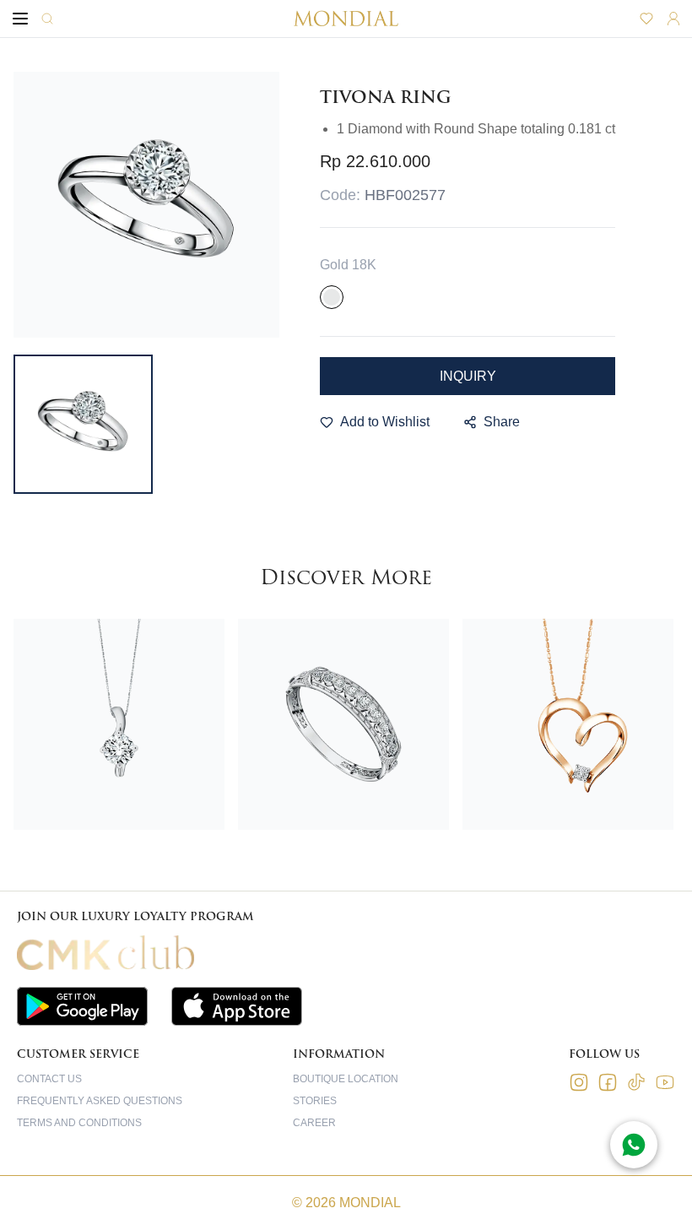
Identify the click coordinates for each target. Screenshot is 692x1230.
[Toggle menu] (20, 18)
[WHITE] (331, 297)
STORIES (315, 1101)
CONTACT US (49, 1079)
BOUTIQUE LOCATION (345, 1079)
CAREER (314, 1123)
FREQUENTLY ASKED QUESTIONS (99, 1101)
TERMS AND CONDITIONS (79, 1123)
